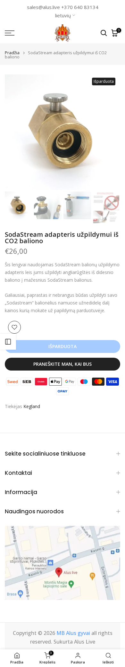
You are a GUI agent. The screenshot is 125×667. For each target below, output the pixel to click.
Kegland (31, 406)
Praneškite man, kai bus (62, 364)
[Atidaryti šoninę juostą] (8, 342)
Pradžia (12, 53)
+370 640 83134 (79, 7)
